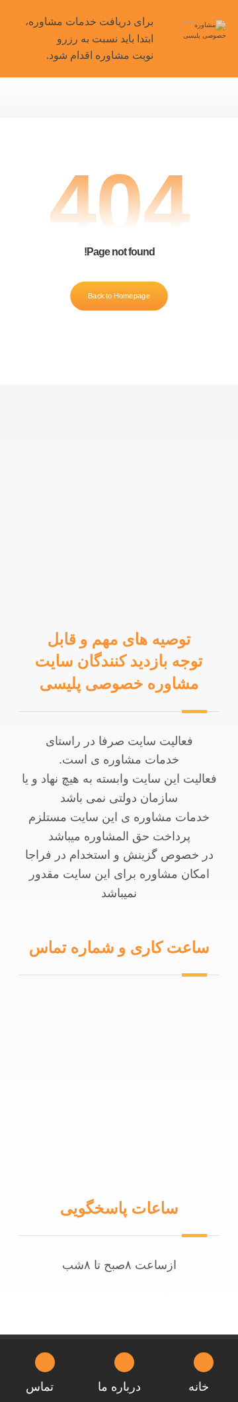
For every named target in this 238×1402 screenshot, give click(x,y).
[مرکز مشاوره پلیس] (189, 30)
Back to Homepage (119, 295)
